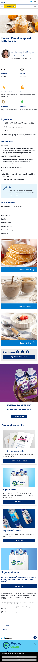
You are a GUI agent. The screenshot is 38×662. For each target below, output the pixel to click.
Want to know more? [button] (19, 656)
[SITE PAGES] (34, 625)
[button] (35, 6)
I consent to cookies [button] (19, 659)
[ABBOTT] (34, 629)
